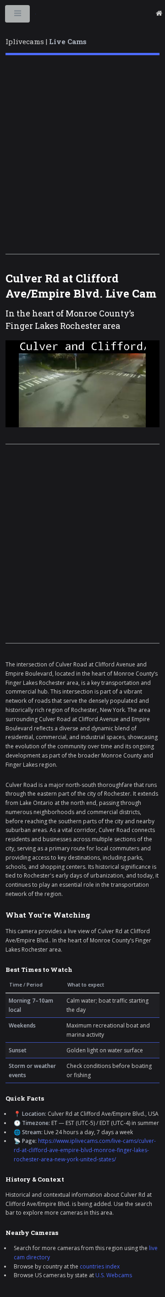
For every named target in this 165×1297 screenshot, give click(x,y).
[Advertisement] (82, 154)
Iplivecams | (46, 41)
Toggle (18, 15)
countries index (100, 1266)
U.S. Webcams (113, 1275)
